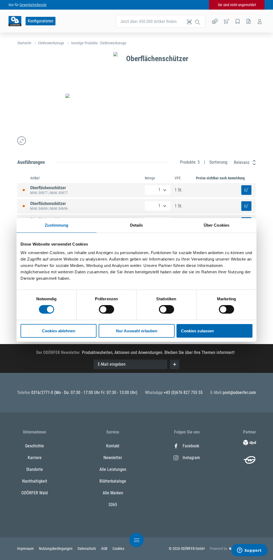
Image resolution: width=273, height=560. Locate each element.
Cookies (118, 548)
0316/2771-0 (42, 392)
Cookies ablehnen (58, 331)
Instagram (191, 457)
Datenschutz (87, 548)
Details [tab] (136, 225)
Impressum (26, 548)
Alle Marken (113, 492)
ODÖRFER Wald (34, 492)
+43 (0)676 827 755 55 (183, 392)
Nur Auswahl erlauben (136, 331)
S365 (113, 504)
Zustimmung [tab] (57, 225)
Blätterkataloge (112, 481)
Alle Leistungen (112, 469)
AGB (104, 548)
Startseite (24, 43)
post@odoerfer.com (239, 392)
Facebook (191, 445)
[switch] (106, 309)
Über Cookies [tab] (216, 225)
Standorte (34, 469)
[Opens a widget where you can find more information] (249, 550)
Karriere (35, 457)
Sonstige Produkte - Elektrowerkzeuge (98, 43)
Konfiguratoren (40, 20)
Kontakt (112, 445)
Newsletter (112, 457)
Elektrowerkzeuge (51, 43)
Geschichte (34, 445)
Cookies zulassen (197, 331)
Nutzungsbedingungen (56, 548)
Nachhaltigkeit (34, 481)
